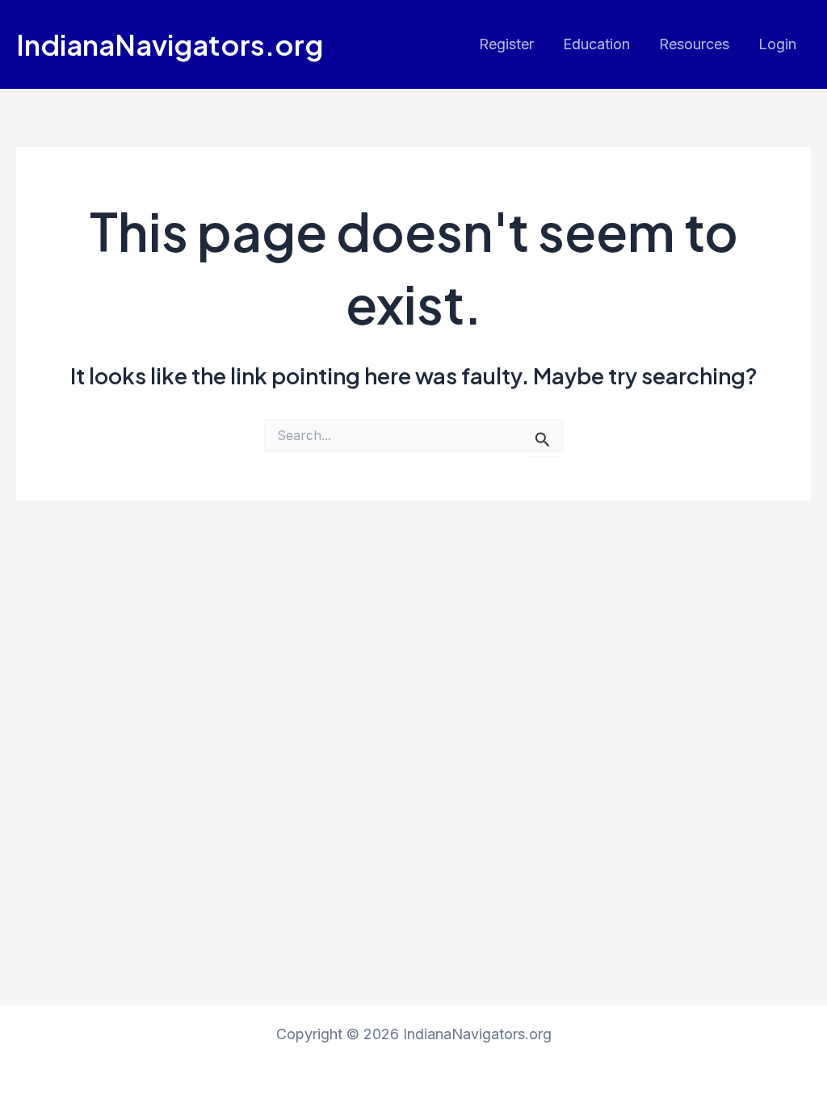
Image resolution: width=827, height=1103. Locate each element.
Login (777, 44)
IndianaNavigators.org (169, 44)
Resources (694, 44)
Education (596, 44)
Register (506, 44)
